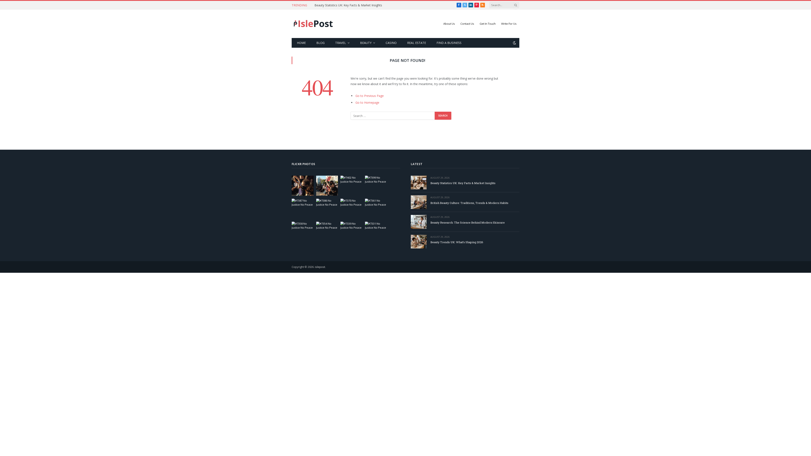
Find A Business (449, 43)
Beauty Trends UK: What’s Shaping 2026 (456, 242)
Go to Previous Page (369, 96)
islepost (320, 267)
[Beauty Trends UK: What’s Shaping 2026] (419, 241)
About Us (449, 24)
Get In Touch (488, 24)
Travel (340, 43)
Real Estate (416, 43)
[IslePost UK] (313, 24)
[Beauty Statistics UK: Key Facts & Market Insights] (419, 182)
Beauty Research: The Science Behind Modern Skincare (467, 222)
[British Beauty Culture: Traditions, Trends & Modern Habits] (419, 202)
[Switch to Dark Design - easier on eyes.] (514, 43)
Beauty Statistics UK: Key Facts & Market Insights (462, 183)
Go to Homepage (367, 102)
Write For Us (509, 24)
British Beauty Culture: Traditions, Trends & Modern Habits (354, 5)
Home (301, 43)
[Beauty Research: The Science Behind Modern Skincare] (419, 222)
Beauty (365, 43)
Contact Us (467, 24)
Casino (391, 43)
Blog (320, 43)
